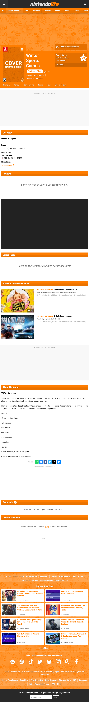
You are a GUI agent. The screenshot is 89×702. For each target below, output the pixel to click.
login (47, 526)
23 (31, 337)
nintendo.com (7, 165)
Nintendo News (65, 680)
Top (9, 576)
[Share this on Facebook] (45, 462)
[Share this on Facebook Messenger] (59, 462)
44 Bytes (53, 672)
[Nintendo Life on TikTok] (31, 662)
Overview (6, 85)
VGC (30, 684)
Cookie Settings (46, 580)
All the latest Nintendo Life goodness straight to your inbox (44, 692)
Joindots (39, 78)
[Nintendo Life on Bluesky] (49, 662)
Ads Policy (25, 580)
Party (4, 148)
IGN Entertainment (35, 672)
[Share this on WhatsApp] (37, 462)
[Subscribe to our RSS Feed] (13, 662)
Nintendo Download (65, 295)
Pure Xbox (24, 680)
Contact (54, 576)
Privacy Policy (64, 576)
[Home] (3, 10)
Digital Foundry (51, 680)
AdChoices (63, 672)
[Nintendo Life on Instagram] (58, 662)
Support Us (44, 576)
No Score (60, 65)
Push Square (13, 680)
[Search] (85, 4)
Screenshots (29, 85)
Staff (22, 576)
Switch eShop (38, 75)
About (15, 576)
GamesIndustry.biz (42, 684)
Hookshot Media (15, 672)
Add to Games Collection (69, 47)
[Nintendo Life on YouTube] (22, 662)
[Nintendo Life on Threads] (67, 662)
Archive (35, 580)
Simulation (12, 148)
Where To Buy (60, 85)
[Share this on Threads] (54, 462)
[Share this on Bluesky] (41, 462)
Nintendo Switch (79, 295)
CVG (53, 684)
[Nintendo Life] (44, 4)
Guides (40, 85)
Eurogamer (83, 680)
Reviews (17, 85)
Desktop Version (61, 580)
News (49, 85)
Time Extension (37, 680)
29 (31, 310)
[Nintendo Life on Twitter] (40, 662)
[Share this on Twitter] (50, 462)
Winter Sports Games (34, 63)
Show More (44, 648)
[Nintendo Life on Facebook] (76, 662)
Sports (21, 148)
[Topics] (4, 4)
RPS (59, 684)
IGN (74, 680)
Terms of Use (77, 576)
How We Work (31, 576)
